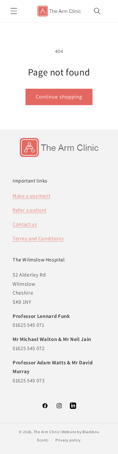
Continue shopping (59, 96)
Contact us (25, 224)
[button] (13, 11)
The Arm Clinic (47, 431)
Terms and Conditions (38, 238)
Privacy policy (68, 440)
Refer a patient (30, 209)
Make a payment (31, 195)
